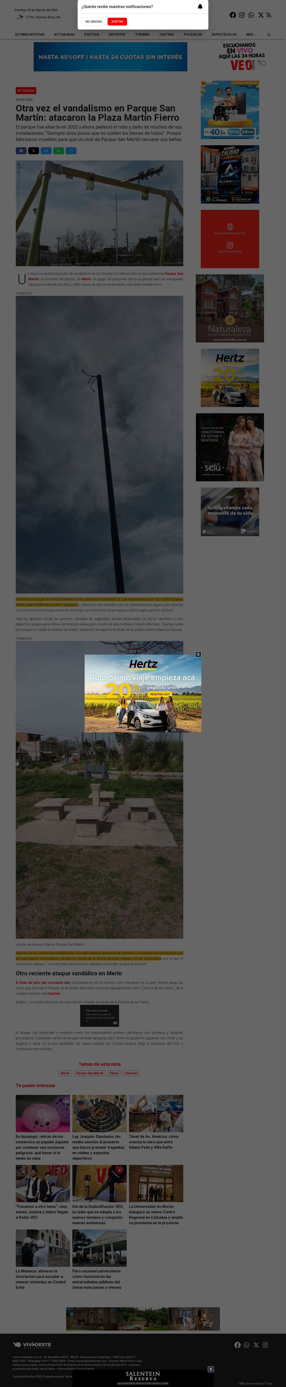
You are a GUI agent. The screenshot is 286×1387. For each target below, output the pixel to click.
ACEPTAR (117, 21)
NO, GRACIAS (94, 21)
